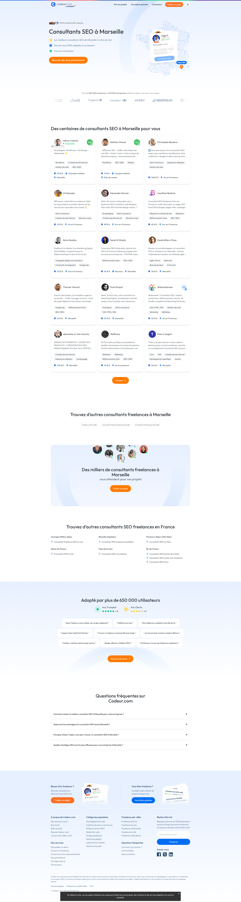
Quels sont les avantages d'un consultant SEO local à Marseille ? (81, 724)
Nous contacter (128, 854)
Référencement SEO (95, 828)
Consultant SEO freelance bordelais (117, 542)
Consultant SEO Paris (158, 562)
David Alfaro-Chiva (166, 240)
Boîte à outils (56, 828)
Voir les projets (120, 4)
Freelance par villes (131, 817)
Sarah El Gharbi (118, 240)
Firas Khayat (116, 287)
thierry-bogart (164, 334)
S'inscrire (173, 842)
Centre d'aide (128, 850)
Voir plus (119, 380)
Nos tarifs (55, 825)
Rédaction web (93, 832)
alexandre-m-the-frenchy (76, 334)
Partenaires (56, 864)
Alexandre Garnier (119, 193)
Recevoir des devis (119, 659)
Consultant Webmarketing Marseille (116, 425)
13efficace (115, 334)
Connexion (157, 4)
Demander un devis (59, 847)
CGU (91, 886)
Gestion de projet (94, 846)
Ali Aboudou (69, 193)
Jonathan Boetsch (166, 193)
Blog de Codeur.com (60, 832)
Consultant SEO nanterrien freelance (166, 558)
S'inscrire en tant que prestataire (65, 854)
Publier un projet (174, 4)
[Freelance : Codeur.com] (64, 5)
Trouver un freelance (60, 850)
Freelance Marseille (89, 425)
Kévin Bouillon (70, 240)
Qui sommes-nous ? (59, 821)
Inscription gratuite (139, 4)
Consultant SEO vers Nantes (114, 554)
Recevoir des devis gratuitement (68, 60)
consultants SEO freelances (74, 23)
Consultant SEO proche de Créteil (164, 554)
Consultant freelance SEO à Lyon (68, 542)
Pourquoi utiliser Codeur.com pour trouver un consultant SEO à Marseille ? (86, 734)
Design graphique (94, 835)
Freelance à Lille (129, 832)
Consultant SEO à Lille (64, 554)
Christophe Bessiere (167, 142)
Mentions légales (57, 886)
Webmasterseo (165, 287)
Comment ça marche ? (132, 847)
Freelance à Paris (129, 821)
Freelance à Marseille (131, 828)
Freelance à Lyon (129, 825)
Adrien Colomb (70, 140)
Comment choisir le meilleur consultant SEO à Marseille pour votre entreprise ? (88, 714)
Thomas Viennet (71, 287)
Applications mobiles (95, 842)
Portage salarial (58, 861)
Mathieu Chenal (118, 142)
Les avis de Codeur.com (61, 835)
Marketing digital (94, 839)
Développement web (95, 821)
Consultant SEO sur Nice (160, 542)
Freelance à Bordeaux (131, 835)
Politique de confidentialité (76, 886)
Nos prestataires (58, 857)
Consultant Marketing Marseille (147, 425)
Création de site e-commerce (99, 825)
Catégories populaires (97, 817)
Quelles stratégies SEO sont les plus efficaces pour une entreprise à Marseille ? (88, 745)
